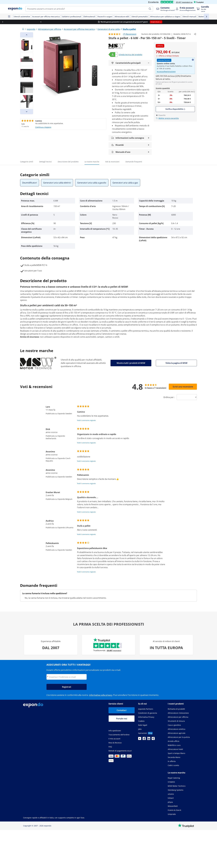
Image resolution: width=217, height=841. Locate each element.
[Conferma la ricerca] (150, 9)
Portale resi (121, 718)
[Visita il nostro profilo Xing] (153, 739)
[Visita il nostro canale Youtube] (139, 739)
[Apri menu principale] (9, 16)
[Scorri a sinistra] (19, 22)
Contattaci (121, 710)
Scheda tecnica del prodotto (130, 54)
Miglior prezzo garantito (168, 118)
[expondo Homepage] (23, 29)
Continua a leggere (43, 127)
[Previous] (26, 34)
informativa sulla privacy (100, 695)
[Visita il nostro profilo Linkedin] (148, 739)
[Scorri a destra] (198, 22)
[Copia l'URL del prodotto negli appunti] (195, 34)
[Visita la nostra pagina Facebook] (144, 739)
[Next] (26, 111)
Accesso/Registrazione (166, 71)
